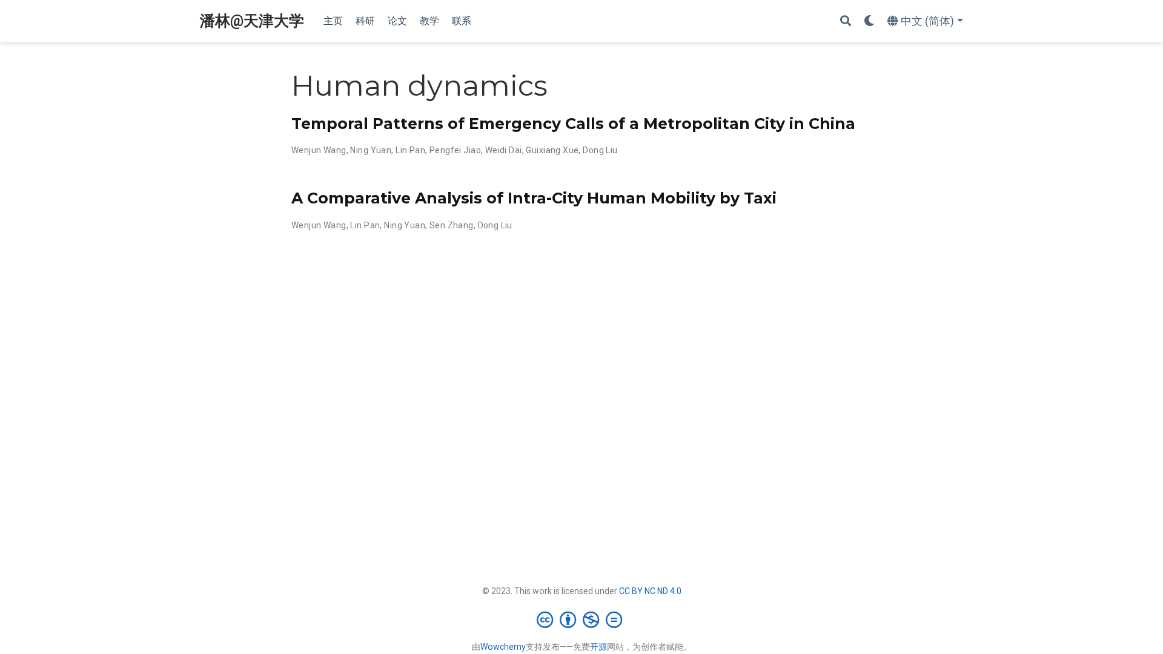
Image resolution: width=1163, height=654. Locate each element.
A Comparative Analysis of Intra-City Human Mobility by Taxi (534, 198)
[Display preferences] (869, 21)
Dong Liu (600, 150)
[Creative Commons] (582, 619)
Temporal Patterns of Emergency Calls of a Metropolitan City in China (573, 123)
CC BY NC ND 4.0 (650, 591)
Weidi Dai (503, 150)
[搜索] (845, 21)
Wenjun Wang (318, 150)
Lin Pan (410, 150)
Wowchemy (503, 647)
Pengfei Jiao (455, 150)
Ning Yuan (370, 150)
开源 (598, 647)
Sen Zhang (451, 225)
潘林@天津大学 (252, 21)
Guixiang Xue (552, 150)
